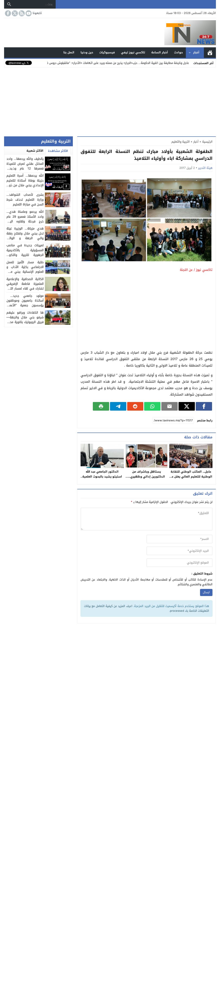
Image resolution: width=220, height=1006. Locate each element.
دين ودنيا (87, 52)
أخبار (196, 52)
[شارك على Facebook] (204, 406)
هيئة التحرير (205, 168)
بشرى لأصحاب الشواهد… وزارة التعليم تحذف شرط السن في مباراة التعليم (25, 199)
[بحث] (9, 4)
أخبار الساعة (159, 52)
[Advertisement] (110, 101)
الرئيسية (210, 52)
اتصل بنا (68, 52)
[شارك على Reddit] (135, 406)
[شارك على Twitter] (187, 406)
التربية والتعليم (180, 141)
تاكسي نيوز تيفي (133, 52)
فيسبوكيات (107, 52)
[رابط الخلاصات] (21, 13)
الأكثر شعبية (34, 150)
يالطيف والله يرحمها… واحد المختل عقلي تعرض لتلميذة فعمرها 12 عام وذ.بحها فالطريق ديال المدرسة (25, 166)
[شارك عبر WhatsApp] (152, 406)
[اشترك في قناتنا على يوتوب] (28, 13)
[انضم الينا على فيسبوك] (7, 13)
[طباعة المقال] (101, 406)
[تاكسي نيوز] (110, 32)
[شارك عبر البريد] (169, 406)
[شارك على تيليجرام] (118, 406)
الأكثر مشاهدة (58, 151)
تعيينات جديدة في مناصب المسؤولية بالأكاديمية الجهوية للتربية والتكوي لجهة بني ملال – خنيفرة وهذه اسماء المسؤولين (25, 255)
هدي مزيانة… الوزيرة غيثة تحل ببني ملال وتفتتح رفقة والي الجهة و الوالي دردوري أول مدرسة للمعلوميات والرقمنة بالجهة (25, 238)
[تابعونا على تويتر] (14, 13)
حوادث (178, 52)
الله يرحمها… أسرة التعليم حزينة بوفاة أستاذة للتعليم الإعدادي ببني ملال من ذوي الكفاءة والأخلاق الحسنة (25, 183)
